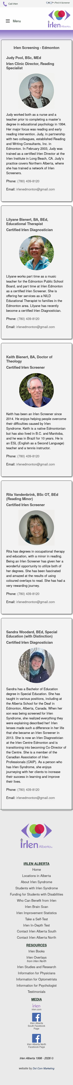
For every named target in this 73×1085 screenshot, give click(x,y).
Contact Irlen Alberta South (36, 931)
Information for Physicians (36, 973)
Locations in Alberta (36, 875)
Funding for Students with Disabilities (36, 894)
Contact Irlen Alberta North (36, 937)
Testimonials (36, 991)
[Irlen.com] (36, 1006)
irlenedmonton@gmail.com (35, 189)
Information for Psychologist (37, 985)
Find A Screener (62, 2)
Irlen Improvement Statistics (36, 912)
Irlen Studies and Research (36, 966)
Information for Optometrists (36, 979)
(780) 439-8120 (28, 181)
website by (36, 1068)
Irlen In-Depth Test (36, 925)
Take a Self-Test (36, 919)
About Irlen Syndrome (36, 881)
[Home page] (36, 836)
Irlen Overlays (36, 959)
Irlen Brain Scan (36, 906)
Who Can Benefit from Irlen (36, 900)
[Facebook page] (36, 1018)
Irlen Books (36, 951)
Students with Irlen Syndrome (36, 888)
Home (36, 869)
